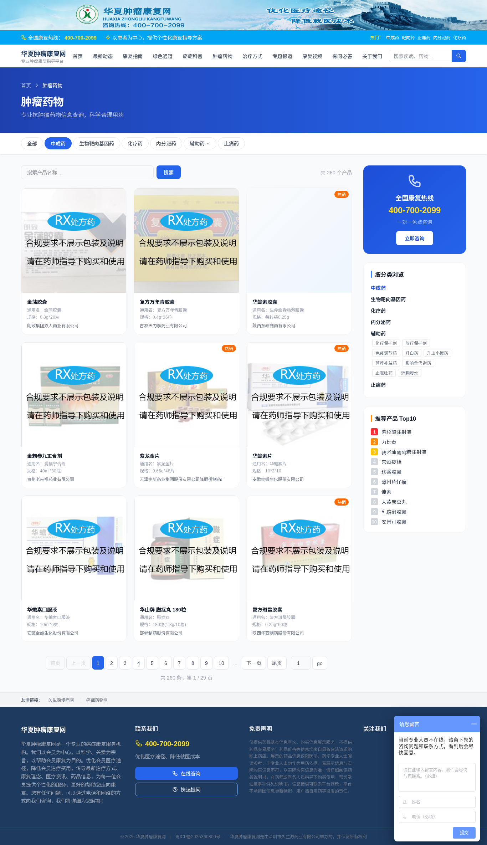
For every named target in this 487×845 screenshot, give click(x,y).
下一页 (253, 662)
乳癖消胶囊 (393, 511)
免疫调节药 (386, 353)
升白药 (411, 353)
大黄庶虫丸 (393, 501)
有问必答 (342, 56)
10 (221, 662)
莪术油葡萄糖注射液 (403, 451)
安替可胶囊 (393, 521)
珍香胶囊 (391, 471)
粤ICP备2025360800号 (197, 836)
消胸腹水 (409, 373)
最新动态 (103, 56)
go (320, 662)
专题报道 (282, 56)
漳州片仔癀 (393, 481)
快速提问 (191, 789)
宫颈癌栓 (391, 461)
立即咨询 (415, 238)
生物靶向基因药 (96, 143)
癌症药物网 (97, 700)
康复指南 (133, 56)
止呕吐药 (384, 373)
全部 (32, 143)
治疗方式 (252, 56)
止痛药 (423, 37)
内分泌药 (441, 37)
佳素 (386, 491)
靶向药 (408, 37)
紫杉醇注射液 (396, 431)
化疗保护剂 (386, 343)
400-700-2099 (415, 209)
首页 (78, 56)
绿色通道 (163, 56)
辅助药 (197, 143)
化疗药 (459, 37)
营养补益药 (386, 363)
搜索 (169, 172)
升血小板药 (437, 353)
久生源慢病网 (61, 700)
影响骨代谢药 (418, 363)
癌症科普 (193, 56)
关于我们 (372, 56)
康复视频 (312, 56)
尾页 (277, 662)
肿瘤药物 (222, 56)
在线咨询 (191, 773)
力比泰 (388, 441)
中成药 (392, 37)
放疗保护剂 (416, 343)
